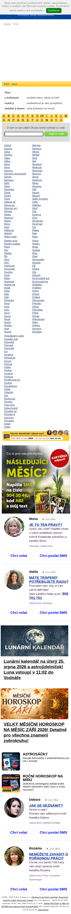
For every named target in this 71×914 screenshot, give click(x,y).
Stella (42, 572)
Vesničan (37, 170)
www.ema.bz (43, 910)
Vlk (5, 256)
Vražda (36, 250)
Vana (7, 164)
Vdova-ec (9, 205)
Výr (6, 351)
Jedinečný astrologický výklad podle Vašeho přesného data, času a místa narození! (44, 786)
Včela (7, 192)
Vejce (7, 223)
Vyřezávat (9, 357)
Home (7, 23)
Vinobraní (37, 220)
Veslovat (37, 167)
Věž (34, 189)
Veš (34, 161)
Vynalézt (37, 331)
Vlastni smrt (10, 240)
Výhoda (36, 303)
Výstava (8, 376)
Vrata (35, 246)
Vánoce (8, 170)
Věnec (35, 151)
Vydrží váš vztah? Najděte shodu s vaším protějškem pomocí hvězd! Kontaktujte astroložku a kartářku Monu (48, 532)
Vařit (6, 183)
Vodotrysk (9, 284)
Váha (7, 151)
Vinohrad (37, 223)
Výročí (7, 361)
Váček (7, 145)
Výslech (8, 373)
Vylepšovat (38, 319)
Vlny (6, 262)
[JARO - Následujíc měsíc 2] (36, 479)
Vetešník (37, 180)
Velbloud (9, 230)
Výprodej (9, 348)
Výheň (35, 294)
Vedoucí (8, 217)
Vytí (6, 395)
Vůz (34, 272)
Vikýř (35, 208)
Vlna (6, 259)
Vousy (7, 316)
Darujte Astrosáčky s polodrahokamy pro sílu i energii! (46, 759)
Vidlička (36, 205)
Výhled (36, 297)
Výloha (36, 325)
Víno (34, 217)
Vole (6, 294)
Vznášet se (10, 411)
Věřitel (35, 154)
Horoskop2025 (32, 906)
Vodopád (9, 281)
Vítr (34, 227)
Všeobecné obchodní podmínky (44, 897)
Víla (34, 211)
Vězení (36, 195)
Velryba (36, 145)
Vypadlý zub (11, 339)
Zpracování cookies (25, 900)
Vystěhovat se (12, 379)
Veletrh (8, 233)
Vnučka (8, 272)
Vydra (35, 290)
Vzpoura (9, 417)
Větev (35, 183)
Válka (7, 161)
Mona (42, 519)
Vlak (34, 233)
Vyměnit (36, 328)
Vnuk (7, 275)
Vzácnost (9, 404)
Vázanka (9, 189)
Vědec (7, 214)
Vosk (6, 306)
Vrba (34, 253)
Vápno (7, 176)
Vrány (35, 240)
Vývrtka (8, 401)
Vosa (7, 303)
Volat (7, 290)
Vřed (35, 256)
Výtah (7, 389)
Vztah (7, 423)
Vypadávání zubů (14, 335)
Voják (7, 287)
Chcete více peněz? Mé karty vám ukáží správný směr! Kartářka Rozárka (48, 862)
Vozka (7, 322)
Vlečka (8, 253)
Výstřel (8, 383)
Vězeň (35, 192)
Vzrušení (9, 420)
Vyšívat (8, 364)
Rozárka (44, 848)
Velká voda (10, 236)
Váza (7, 186)
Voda (7, 278)
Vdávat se (9, 201)
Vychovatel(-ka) (41, 278)
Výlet (35, 322)
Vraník (7, 331)
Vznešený (9, 414)
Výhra (35, 306)
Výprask (8, 345)
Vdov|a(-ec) (10, 208)
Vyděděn (37, 284)
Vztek (7, 426)
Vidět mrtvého (40, 198)
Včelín (7, 195)
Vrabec (8, 325)
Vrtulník (36, 262)
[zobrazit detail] (14, 535)
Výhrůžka (37, 309)
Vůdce (35, 268)
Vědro (7, 220)
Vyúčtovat (9, 398)
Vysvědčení (10, 386)
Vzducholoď (11, 408)
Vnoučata (9, 268)
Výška (7, 367)
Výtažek (8, 392)
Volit (6, 297)
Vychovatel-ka (40, 281)
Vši (34, 265)
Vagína (8, 148)
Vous (7, 312)
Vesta (35, 176)
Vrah (6, 328)
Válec (7, 158)
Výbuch (36, 275)
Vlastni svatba (12, 243)
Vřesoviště (38, 259)
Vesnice (36, 173)
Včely (7, 198)
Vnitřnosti (9, 265)
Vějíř (6, 227)
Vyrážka (8, 354)
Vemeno (37, 148)
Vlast (35, 236)
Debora (43, 799)
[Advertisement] (36, 53)
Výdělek (36, 287)
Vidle (35, 201)
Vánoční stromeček (15, 173)
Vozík (7, 319)
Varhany (8, 180)
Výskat (8, 370)
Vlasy (7, 246)
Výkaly (36, 316)
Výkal (35, 312)
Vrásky (36, 243)
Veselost (37, 164)
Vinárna (36, 214)
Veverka (36, 186)
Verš (34, 158)
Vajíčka (8, 154)
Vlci (6, 250)
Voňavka (9, 300)
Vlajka (35, 230)
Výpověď (9, 342)
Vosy (6, 309)
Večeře (8, 211)
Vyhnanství (38, 300)
